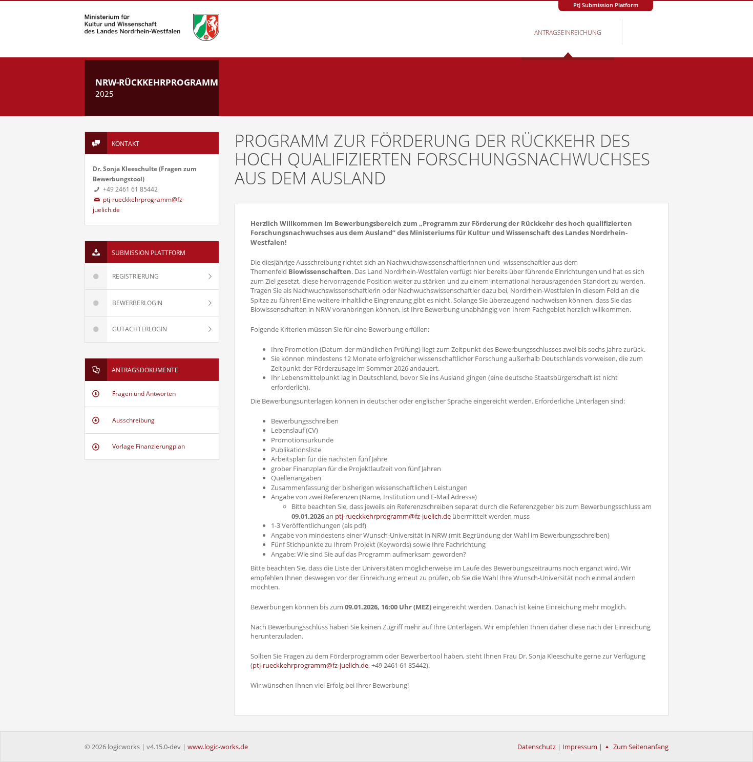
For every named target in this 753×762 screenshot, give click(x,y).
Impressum (579, 746)
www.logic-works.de (217, 746)
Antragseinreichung (567, 32)
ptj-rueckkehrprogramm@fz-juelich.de (393, 516)
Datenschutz (536, 746)
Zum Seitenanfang (640, 746)
